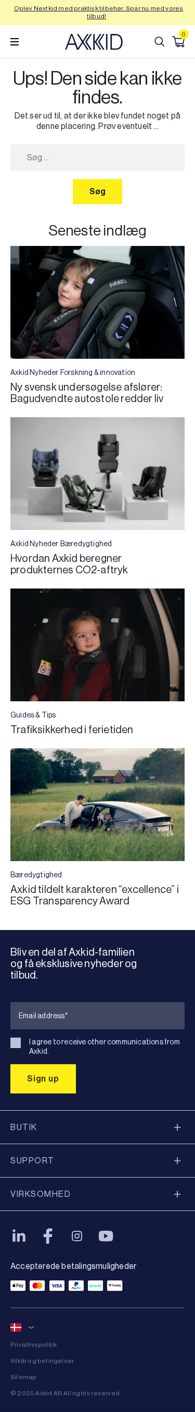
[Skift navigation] (14, 42)
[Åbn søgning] (159, 41)
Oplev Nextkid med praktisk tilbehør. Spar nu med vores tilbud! (99, 12)
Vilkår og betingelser (42, 1360)
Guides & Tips (33, 715)
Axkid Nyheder (34, 372)
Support (32, 1161)
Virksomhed (40, 1194)
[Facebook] (48, 1236)
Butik (23, 1127)
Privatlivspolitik (33, 1344)
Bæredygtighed (86, 543)
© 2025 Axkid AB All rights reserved (65, 1393)
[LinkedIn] (18, 1236)
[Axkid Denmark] (94, 41)
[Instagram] (77, 1236)
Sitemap (23, 1377)
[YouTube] (106, 1236)
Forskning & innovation (97, 372)
